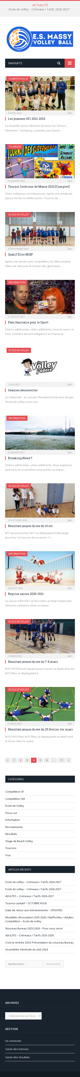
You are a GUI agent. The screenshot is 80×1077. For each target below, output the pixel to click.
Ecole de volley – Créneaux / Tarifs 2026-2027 (39, 9)
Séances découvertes (23, 390)
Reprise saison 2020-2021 (26, 594)
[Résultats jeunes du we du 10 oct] (40, 501)
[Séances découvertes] (40, 366)
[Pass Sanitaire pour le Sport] (40, 298)
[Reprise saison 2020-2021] (40, 569)
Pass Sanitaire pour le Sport (28, 322)
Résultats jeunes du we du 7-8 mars (33, 662)
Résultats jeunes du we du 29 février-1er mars (40, 729)
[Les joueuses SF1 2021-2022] (40, 94)
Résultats (11, 834)
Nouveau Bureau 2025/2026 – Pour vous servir (34, 928)
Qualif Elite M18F (20, 254)
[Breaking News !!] (40, 434)
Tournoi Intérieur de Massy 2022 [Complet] (39, 186)
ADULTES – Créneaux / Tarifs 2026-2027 (29, 896)
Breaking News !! (20, 458)
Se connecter (13, 1041)
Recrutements (14, 827)
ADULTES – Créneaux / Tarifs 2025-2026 (29, 935)
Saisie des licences (17, 1049)
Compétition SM (15, 799)
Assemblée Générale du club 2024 (26, 949)
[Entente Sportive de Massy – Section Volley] (40, 38)
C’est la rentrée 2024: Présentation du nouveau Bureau (39, 942)
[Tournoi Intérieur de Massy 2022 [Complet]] (40, 162)
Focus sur (11, 813)
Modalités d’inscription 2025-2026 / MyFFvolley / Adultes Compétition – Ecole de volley (39, 919)
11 (61, 760)
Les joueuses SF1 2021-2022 (26, 119)
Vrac (8, 855)
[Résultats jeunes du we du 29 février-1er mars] (40, 705)
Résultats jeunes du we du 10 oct (30, 526)
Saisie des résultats (17, 1057)
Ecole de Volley (19, 214)
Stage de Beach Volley (19, 841)
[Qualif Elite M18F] (40, 230)
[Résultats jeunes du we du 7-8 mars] (40, 637)
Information (17, 282)
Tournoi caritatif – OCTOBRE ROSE (26, 903)
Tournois (15, 146)
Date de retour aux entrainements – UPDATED (33, 910)
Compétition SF (18, 79)
